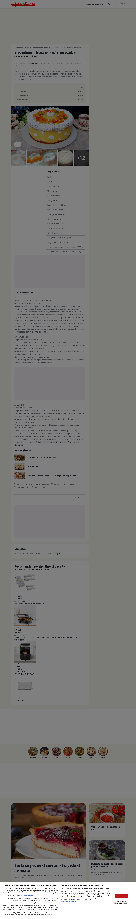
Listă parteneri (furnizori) (69, 901)
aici (4, 909)
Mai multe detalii (28, 895)
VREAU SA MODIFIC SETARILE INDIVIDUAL (120, 902)
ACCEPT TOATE (121, 896)
